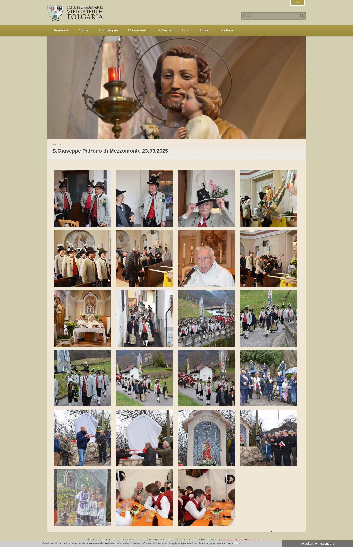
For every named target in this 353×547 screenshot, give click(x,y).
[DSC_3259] (269, 345)
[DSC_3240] (207, 286)
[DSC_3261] (83, 405)
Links (204, 30)
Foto (185, 30)
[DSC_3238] (145, 286)
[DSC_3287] (145, 465)
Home (55, 144)
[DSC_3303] (145, 525)
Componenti (138, 30)
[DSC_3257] (207, 345)
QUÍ (236, 543)
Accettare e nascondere (317, 543)
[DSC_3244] (83, 345)
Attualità (165, 30)
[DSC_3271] (145, 405)
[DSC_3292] (207, 465)
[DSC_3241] (269, 286)
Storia (84, 30)
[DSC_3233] (207, 226)
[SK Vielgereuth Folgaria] (75, 20)
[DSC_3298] (269, 465)
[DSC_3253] (145, 345)
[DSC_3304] (207, 525)
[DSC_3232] (145, 226)
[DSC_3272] (207, 405)
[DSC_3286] (83, 465)
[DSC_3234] (269, 226)
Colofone (226, 30)
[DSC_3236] (83, 286)
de (298, 2)
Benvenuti (60, 30)
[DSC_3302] (83, 525)
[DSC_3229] (83, 226)
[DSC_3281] (269, 405)
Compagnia (108, 30)
